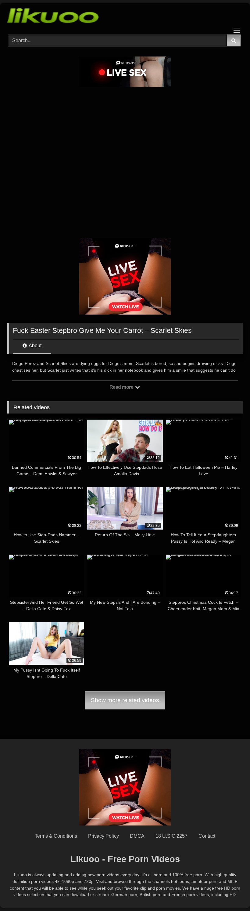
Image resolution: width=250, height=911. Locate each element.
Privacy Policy (103, 836)
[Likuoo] (125, 16)
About (34, 345)
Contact (206, 836)
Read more (121, 387)
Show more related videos (125, 700)
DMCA (137, 836)
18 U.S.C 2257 (171, 836)
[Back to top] (231, 893)
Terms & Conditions (56, 836)
